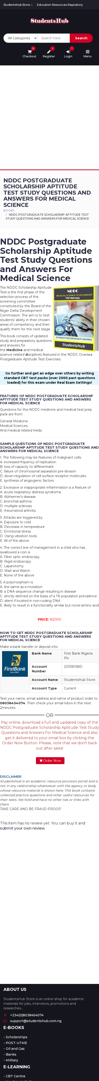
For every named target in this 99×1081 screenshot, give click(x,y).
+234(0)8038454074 (27, 1015)
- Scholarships (15, 1037)
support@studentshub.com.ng (35, 1021)
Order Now (51, 761)
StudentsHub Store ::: (18, 4)
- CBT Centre (14, 1076)
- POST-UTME (15, 1043)
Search (81, 38)
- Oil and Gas (14, 1049)
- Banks (9, 1054)
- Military (10, 1060)
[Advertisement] (49, 117)
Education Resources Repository (60, 4)
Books (8, 210)
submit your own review (22, 828)
